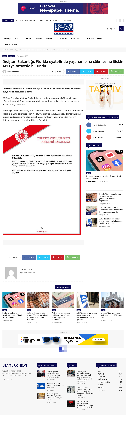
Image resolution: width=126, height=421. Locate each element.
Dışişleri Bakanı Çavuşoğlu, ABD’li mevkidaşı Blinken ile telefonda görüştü (55, 374)
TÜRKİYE (11, 56)
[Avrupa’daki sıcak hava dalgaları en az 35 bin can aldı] (112, 300)
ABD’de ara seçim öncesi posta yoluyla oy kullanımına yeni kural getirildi (42, 20)
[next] (122, 20)
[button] (121, 28)
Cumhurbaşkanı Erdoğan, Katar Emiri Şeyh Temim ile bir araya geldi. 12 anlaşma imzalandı (85, 391)
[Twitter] (114, 29)
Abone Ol (120, 137)
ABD (11, 50)
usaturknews (14, 72)
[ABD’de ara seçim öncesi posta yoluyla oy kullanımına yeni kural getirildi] (91, 222)
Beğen (121, 125)
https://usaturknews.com (27, 273)
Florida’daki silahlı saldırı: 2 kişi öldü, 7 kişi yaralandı (55, 385)
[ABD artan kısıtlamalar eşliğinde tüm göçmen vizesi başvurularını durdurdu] (91, 210)
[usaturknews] (4, 71)
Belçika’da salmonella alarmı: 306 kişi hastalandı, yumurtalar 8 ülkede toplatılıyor (111, 197)
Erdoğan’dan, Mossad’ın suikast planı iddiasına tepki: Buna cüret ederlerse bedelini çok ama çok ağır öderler (85, 376)
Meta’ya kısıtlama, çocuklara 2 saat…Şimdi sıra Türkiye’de (103, 177)
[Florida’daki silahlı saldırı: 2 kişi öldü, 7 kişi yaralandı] (41, 386)
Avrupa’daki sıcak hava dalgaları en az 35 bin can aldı (111, 315)
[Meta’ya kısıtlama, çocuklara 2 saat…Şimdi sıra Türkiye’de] (104, 160)
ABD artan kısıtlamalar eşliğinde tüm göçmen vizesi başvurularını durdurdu (111, 209)
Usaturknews (91, 181)
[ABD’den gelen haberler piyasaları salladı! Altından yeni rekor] (41, 396)
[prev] (118, 20)
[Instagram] (111, 29)
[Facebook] (108, 29)
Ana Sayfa (5, 50)
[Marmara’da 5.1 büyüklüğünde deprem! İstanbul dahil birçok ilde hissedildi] (71, 403)
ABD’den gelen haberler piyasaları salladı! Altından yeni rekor (54, 396)
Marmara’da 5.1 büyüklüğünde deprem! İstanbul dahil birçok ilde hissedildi (85, 404)
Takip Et (120, 131)
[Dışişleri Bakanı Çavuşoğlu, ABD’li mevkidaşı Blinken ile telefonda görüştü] (41, 373)
